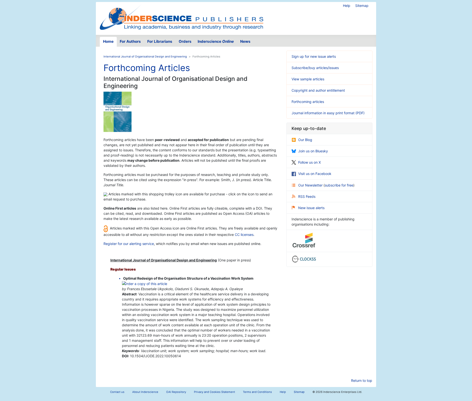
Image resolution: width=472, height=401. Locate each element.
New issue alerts (311, 208)
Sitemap (362, 5)
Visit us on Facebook (314, 174)
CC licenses (244, 234)
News (245, 41)
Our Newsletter (311, 185)
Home (108, 41)
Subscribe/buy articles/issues (315, 68)
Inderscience (216, 41)
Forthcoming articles (308, 102)
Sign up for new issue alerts (314, 56)
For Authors (130, 41)
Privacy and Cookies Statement (214, 392)
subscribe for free (339, 185)
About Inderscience (145, 392)
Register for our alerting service (128, 244)
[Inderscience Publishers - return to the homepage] (181, 16)
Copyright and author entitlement (318, 90)
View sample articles (308, 79)
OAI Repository (176, 392)
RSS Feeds (306, 196)
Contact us (117, 392)
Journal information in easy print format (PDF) (328, 113)
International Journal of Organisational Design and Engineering (145, 56)
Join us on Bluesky (313, 151)
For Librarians (159, 41)
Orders (185, 41)
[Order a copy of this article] (144, 283)
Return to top (361, 380)
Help (346, 5)
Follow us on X (309, 162)
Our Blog (305, 140)
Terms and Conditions (257, 392)
